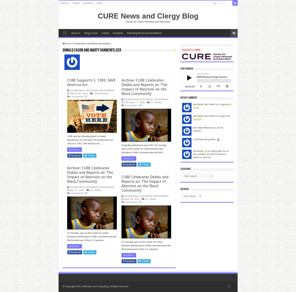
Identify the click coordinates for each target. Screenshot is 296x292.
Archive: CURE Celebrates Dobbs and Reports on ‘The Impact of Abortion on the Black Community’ (144, 87)
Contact (76, 3)
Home (99, 3)
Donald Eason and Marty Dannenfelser (92, 90)
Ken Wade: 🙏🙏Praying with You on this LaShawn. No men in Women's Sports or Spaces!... (211, 154)
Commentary (100, 93)
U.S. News (156, 102)
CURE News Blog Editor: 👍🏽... (207, 139)
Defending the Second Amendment (144, 33)
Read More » (74, 149)
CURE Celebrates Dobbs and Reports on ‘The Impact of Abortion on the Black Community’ (145, 184)
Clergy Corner (91, 33)
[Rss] (214, 3)
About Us (64, 3)
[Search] (235, 3)
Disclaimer (88, 3)
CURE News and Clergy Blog (148, 16)
